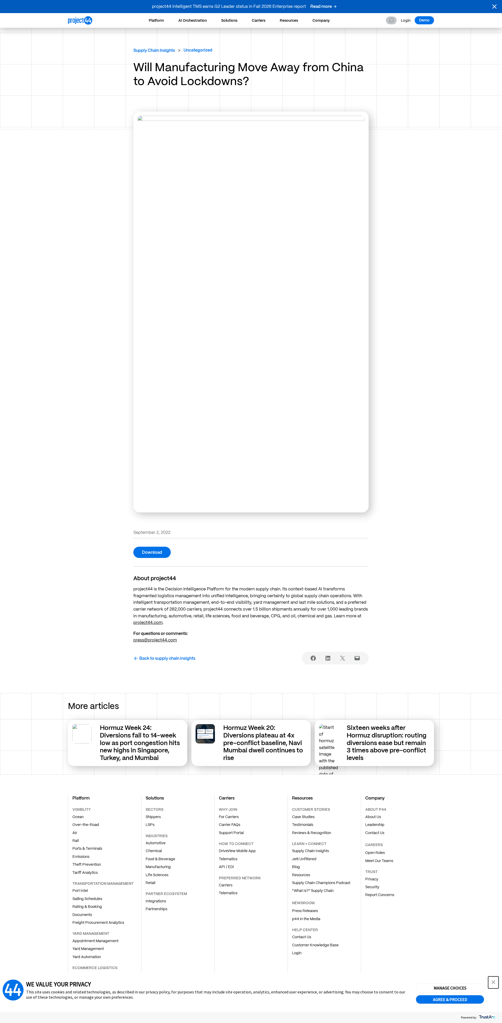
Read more (321, 6)
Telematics (228, 859)
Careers (374, 844)
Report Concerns (379, 894)
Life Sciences (157, 875)
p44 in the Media (306, 918)
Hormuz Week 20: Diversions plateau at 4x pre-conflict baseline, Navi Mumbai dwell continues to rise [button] (263, 743)
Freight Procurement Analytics (98, 922)
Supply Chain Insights (154, 50)
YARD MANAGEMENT (90, 933)
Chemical (154, 850)
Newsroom (303, 903)
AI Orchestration (192, 20)
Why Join (228, 809)
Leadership (374, 824)
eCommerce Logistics (94, 967)
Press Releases (305, 910)
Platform (156, 20)
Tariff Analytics (85, 872)
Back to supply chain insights (167, 658)
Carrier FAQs (229, 824)
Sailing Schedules (87, 898)
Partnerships (156, 909)
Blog (296, 866)
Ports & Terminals (87, 848)
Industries (157, 836)
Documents (82, 914)
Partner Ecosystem (166, 893)
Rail (75, 840)
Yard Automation (86, 956)
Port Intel (80, 890)
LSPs (150, 824)
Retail (150, 882)
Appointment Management (95, 940)
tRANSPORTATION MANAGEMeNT (103, 883)
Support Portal (231, 832)
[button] (494, 6)
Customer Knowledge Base (315, 945)
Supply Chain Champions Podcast (321, 882)
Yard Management (88, 948)
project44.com (148, 622)
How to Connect (236, 843)
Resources (289, 20)
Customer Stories (311, 809)
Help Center (305, 929)
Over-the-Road (85, 824)
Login (405, 20)
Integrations (156, 901)
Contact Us (301, 937)
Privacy (371, 879)
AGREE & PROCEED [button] (450, 999)
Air (74, 832)
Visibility (81, 809)
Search (391, 20)
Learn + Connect (309, 843)
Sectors (154, 809)
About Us (373, 816)
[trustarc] (487, 1017)
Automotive (156, 843)
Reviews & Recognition (311, 832)
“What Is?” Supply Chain (313, 890)
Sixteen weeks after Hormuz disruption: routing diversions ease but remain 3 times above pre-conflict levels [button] (386, 743)
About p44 (375, 809)
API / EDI (226, 866)
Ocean (78, 816)
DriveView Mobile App (237, 850)
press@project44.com (155, 640)
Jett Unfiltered (304, 859)
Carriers (258, 20)
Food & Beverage (160, 859)
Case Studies (303, 816)
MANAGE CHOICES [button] (450, 988)
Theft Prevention (86, 864)
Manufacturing (158, 866)
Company (321, 20)
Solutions (229, 20)
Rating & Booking (87, 906)
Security (372, 887)
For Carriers (229, 816)
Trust (371, 871)
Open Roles (375, 852)
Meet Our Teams (379, 860)
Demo (424, 20)
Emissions (80, 856)
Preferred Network (240, 878)
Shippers (153, 816)
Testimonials (302, 824)
